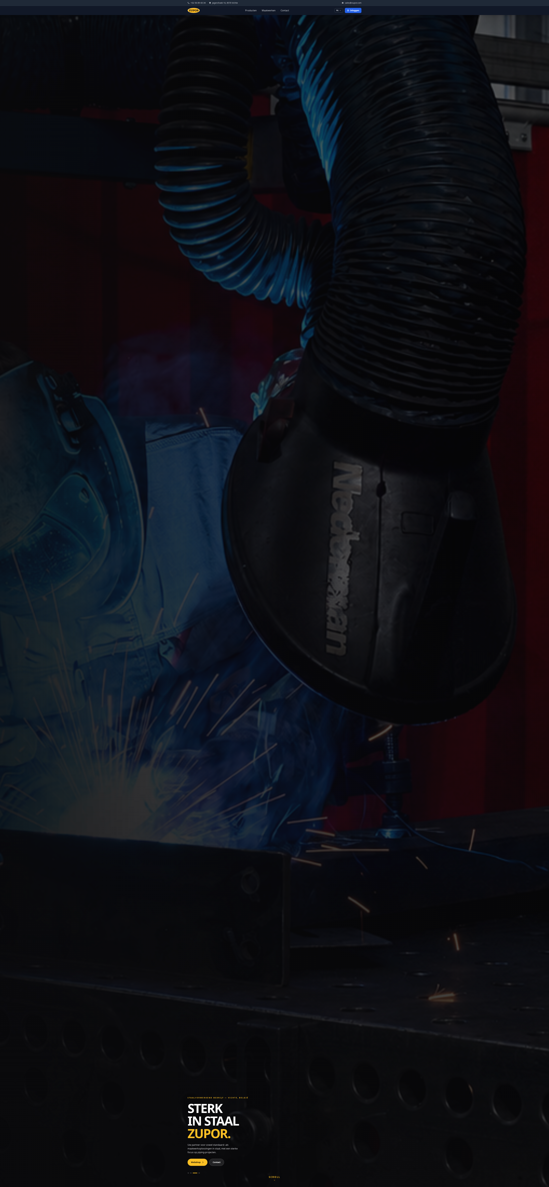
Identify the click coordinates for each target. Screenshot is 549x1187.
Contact (285, 10)
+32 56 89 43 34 (198, 2)
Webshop (196, 1162)
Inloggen (354, 10)
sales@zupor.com (353, 2)
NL (337, 10)
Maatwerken (269, 10)
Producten (251, 10)
